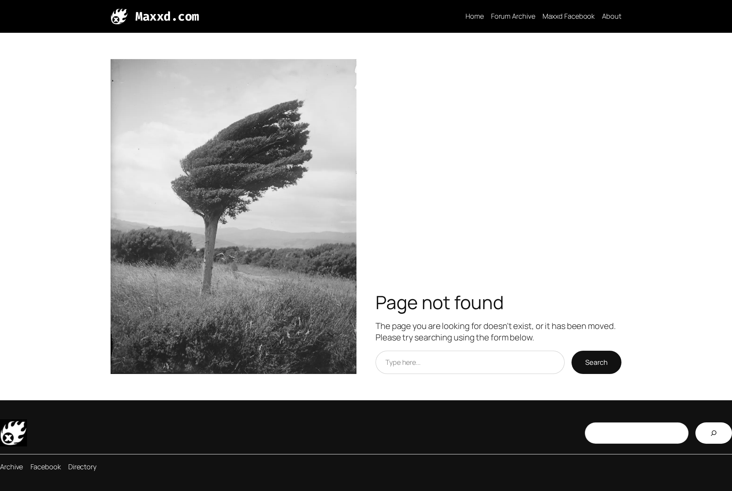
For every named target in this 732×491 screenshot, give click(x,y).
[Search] (713, 433)
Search (596, 362)
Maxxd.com (167, 16)
